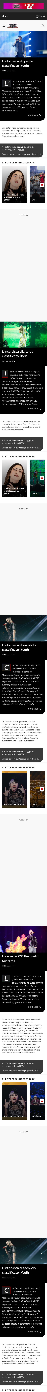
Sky (28, 147)
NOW (21, 149)
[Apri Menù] (4, 25)
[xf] (14, 25)
